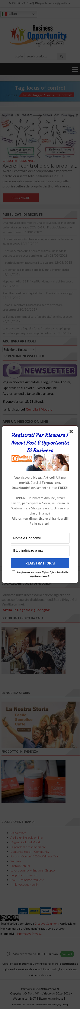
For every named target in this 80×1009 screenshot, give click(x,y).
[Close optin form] (72, 432)
